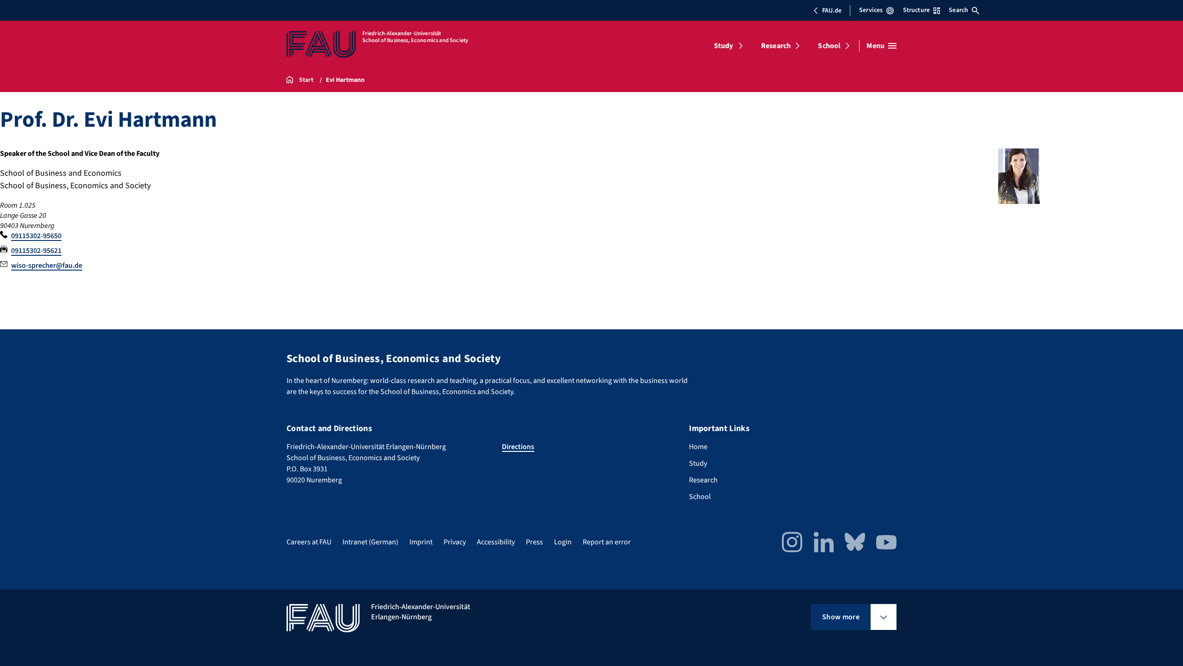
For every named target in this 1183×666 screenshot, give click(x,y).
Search (958, 10)
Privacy (455, 542)
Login (563, 542)
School (829, 46)
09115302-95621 (36, 251)
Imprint (421, 542)
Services (871, 10)
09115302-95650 (36, 236)
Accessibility (496, 542)
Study (723, 46)
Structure (916, 10)
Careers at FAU (309, 542)
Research (776, 46)
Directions (518, 447)
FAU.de (832, 10)
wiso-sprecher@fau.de (46, 265)
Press (534, 542)
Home (698, 447)
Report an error (607, 542)
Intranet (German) (370, 542)
